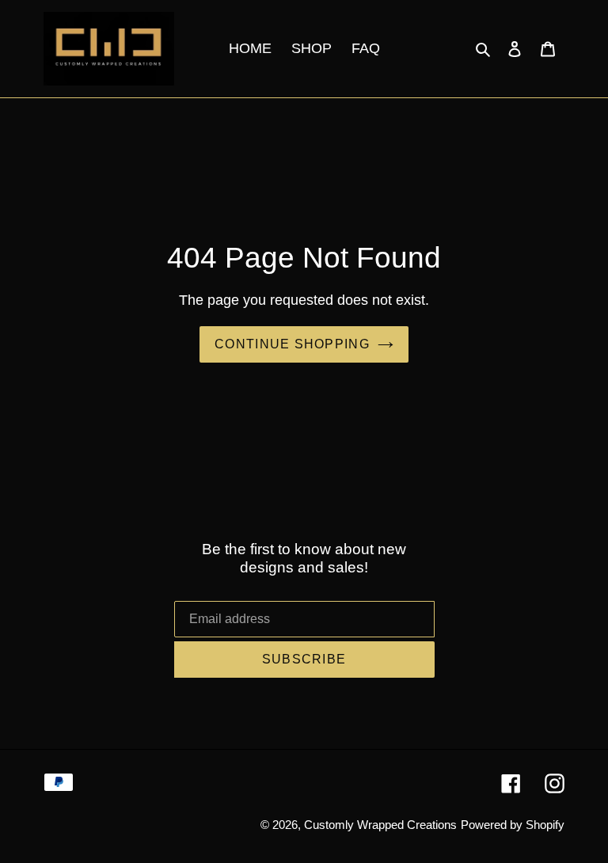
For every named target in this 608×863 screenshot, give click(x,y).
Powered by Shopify (512, 824)
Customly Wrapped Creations (380, 824)
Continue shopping (292, 344)
